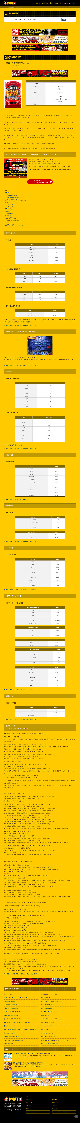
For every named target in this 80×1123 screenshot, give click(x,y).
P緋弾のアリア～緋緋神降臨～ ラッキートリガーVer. (56, 1040)
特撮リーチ (7, 222)
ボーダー (7, 203)
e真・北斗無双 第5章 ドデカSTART (14, 1012)
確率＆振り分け (8, 192)
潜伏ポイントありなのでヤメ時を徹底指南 (15, 201)
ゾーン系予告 (8, 215)
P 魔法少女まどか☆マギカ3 (12, 1036)
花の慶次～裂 (46, 1015)
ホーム (38, 3)
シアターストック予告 (10, 219)
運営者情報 (55, 1109)
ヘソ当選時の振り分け (12, 195)
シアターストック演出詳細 (13, 220)
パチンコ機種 (54, 3)
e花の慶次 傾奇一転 (10, 1033)
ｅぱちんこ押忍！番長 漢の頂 (12, 1019)
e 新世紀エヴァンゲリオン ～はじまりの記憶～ (17, 997)
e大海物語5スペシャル (48, 1022)
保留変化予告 (8, 208)
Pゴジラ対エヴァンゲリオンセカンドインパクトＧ (17, 1022)
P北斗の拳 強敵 (9, 1043)
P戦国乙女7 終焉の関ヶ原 (11, 1015)
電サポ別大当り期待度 (12, 199)
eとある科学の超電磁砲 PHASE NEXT (52, 1001)
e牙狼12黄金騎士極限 (48, 1005)
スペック (9, 194)
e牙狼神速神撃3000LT (48, 1008)
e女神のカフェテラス (48, 997)
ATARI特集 (45, 3)
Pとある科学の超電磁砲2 (49, 1026)
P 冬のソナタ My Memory (49, 1012)
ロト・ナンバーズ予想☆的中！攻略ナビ (61, 1112)
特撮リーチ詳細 (10, 224)
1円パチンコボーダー (11, 206)
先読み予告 (7, 211)
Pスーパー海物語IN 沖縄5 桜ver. (51, 1043)
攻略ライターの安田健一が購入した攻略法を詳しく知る (21, 974)
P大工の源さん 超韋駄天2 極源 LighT (14, 1040)
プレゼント (73, 3)
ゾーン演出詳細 (10, 217)
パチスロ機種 (64, 3)
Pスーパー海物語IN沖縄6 (11, 1008)
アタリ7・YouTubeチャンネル (33, 1112)
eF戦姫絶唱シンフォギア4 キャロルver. (52, 1019)
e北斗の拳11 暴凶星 (10, 1001)
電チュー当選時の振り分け (13, 197)
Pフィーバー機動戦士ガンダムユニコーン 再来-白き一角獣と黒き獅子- (22, 1029)
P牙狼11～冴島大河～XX (49, 1036)
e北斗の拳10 (46, 1029)
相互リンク (29, 1109)
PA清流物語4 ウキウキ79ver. (50, 994)
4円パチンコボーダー (11, 204)
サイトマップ (55, 1106)
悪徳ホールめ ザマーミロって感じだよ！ (15, 226)
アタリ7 (28, 1099)
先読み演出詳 (10, 213)
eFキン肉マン (8, 994)
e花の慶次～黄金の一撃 (11, 1005)
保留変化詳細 (10, 210)
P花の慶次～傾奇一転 (48, 1033)
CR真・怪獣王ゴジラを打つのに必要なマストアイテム (21, 325)
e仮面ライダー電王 (10, 1026)
